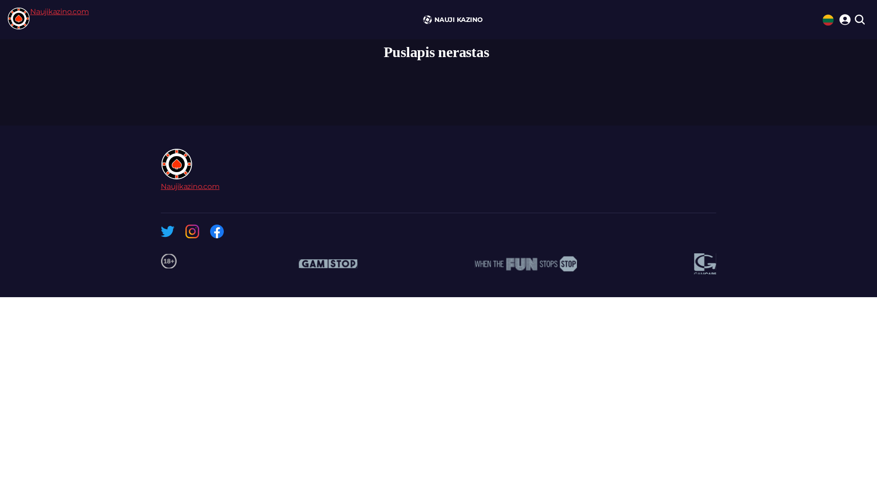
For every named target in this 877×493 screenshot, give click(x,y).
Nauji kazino (458, 20)
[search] (859, 20)
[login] (843, 18)
